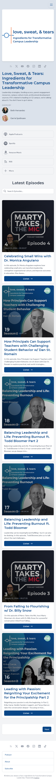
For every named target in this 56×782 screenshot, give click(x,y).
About (7, 761)
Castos (36, 778)
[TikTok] (45, 66)
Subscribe (9, 768)
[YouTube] (22, 66)
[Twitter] (16, 66)
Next (47, 729)
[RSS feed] (10, 66)
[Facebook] (28, 66)
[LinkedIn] (39, 66)
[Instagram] (33, 66)
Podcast (8, 755)
